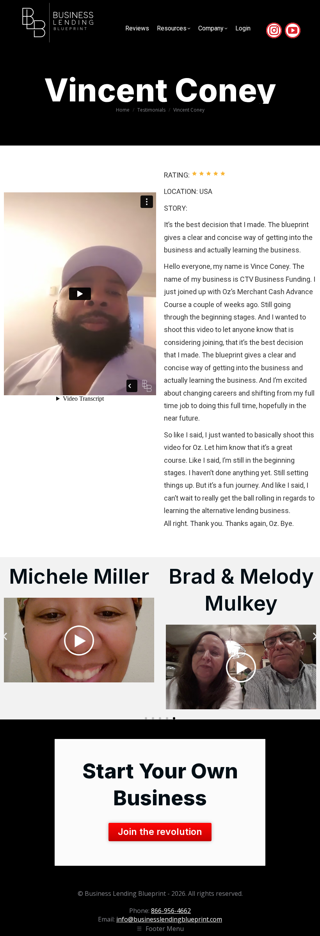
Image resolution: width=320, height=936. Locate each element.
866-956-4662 (171, 910)
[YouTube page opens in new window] (292, 30)
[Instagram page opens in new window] (274, 30)
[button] (5, 636)
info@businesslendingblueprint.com (169, 919)
